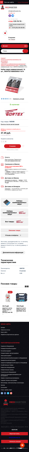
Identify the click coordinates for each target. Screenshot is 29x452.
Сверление (4, 62)
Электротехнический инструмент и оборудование (14, 358)
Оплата (7, 157)
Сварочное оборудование (7, 367)
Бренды (3, 327)
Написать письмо (15, 441)
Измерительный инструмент (8, 360)
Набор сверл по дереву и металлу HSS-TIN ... (7, 311)
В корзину (13, 146)
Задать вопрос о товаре (12, 149)
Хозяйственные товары (7, 365)
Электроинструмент (6, 355)
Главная (3, 58)
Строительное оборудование (8, 372)
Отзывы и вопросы (13, 235)
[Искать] (25, 51)
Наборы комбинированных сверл (10, 65)
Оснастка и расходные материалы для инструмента (11, 375)
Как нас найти (9, 2)
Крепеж (3, 385)
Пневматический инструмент (8, 348)
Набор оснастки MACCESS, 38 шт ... (21, 310)
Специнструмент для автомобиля (10, 353)
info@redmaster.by (14, 11)
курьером (7, 188)
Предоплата (17, 159)
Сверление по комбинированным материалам (13, 64)
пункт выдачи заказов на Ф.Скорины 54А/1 (15, 170)
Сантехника (4, 387)
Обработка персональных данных (10, 334)
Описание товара (14, 230)
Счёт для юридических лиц (12, 161)
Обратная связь (14, 433)
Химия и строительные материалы (10, 378)
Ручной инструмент (6, 351)
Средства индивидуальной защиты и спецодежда (14, 362)
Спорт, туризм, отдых (6, 389)
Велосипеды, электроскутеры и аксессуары (12, 382)
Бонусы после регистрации (10, 124)
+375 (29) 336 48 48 (18, 27)
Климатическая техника (7, 369)
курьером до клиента (11, 180)
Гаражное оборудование (7, 346)
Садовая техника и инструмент (9, 380)
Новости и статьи (5, 330)
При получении (9, 159)
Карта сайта (4, 332)
